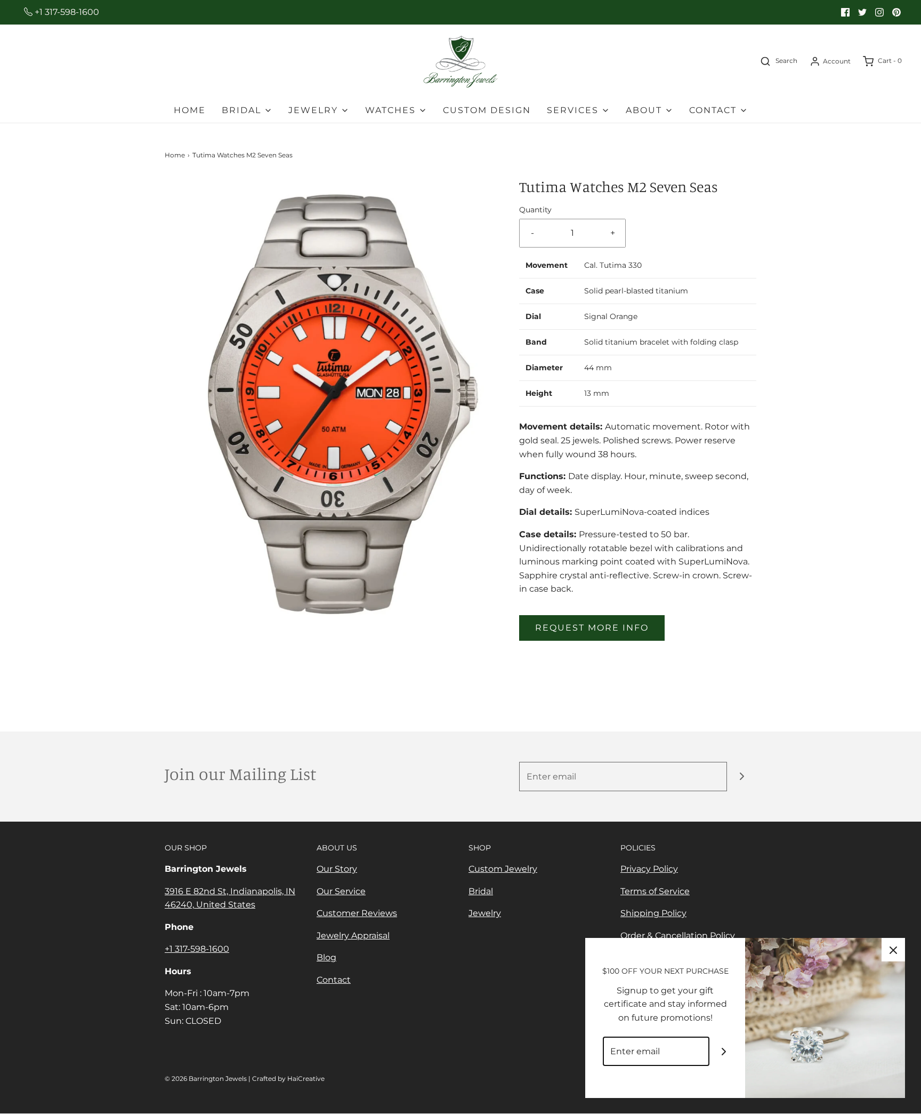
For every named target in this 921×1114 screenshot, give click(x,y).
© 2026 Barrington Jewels (206, 1079)
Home (190, 110)
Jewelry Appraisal (353, 935)
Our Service (341, 891)
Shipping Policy (653, 913)
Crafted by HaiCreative (288, 1079)
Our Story (337, 869)
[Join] (741, 776)
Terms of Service (655, 891)
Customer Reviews (357, 913)
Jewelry (484, 913)
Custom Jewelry (502, 869)
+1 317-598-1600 (66, 12)
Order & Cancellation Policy (677, 935)
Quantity (535, 209)
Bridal (480, 891)
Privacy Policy (649, 869)
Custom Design (487, 110)
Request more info (592, 628)
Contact (334, 980)
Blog (326, 957)
